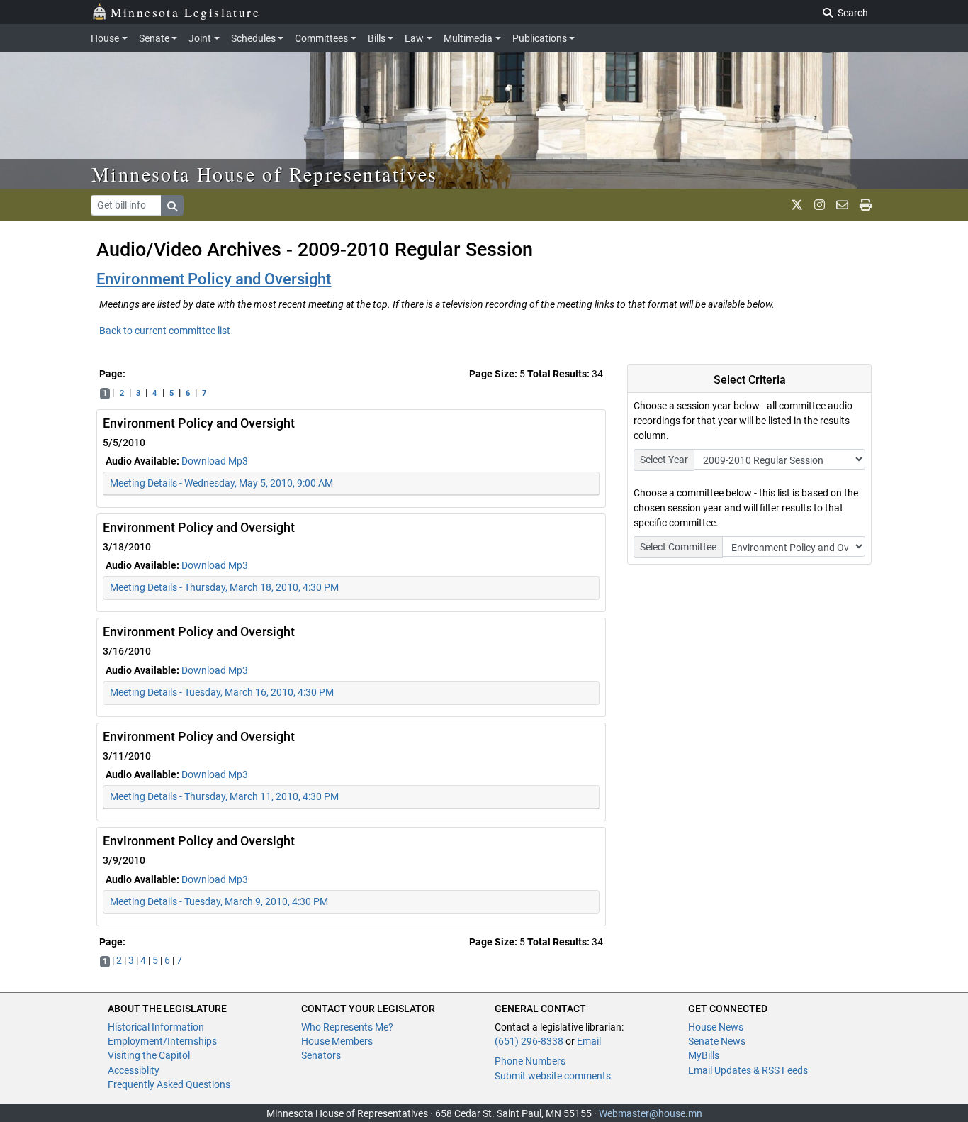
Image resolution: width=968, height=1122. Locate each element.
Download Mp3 (214, 461)
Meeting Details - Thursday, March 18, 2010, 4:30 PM (224, 587)
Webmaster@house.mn (650, 1113)
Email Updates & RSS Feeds (748, 1070)
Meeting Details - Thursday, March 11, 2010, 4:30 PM (224, 796)
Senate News (716, 1041)
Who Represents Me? (347, 1027)
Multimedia (468, 38)
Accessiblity (133, 1070)
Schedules (253, 38)
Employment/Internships (162, 1041)
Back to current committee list (164, 330)
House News (715, 1027)
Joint (199, 38)
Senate (154, 38)
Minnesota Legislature (185, 12)
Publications (539, 38)
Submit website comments (553, 1076)
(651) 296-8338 (529, 1041)
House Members (337, 1041)
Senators (321, 1055)
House (105, 38)
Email (589, 1041)
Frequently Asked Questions (169, 1084)
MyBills (703, 1055)
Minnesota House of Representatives (264, 173)
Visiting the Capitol (149, 1055)
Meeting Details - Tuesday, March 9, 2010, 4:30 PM (219, 901)
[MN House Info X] (797, 205)
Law (414, 38)
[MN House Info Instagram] (820, 205)
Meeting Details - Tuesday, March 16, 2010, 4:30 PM (222, 692)
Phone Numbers (530, 1061)
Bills (376, 38)
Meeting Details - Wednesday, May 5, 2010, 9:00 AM (221, 483)
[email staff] (842, 205)
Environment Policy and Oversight (214, 279)
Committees (321, 38)
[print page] (865, 205)
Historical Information (156, 1027)
